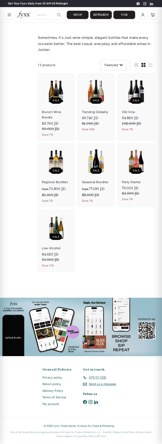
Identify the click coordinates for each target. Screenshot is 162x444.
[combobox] (48, 15)
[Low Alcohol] (56, 240)
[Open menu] (9, 14)
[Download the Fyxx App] (81, 327)
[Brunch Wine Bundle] (56, 107)
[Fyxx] (23, 14)
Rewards (101, 14)
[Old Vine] (136, 104)
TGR (124, 14)
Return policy (51, 384)
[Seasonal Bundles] (96, 175)
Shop (77, 14)
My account (50, 404)
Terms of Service (54, 397)
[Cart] (152, 14)
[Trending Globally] (96, 104)
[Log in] (142, 14)
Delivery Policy (52, 391)
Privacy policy (52, 377)
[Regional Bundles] (56, 175)
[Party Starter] (136, 174)
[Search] (59, 15)
